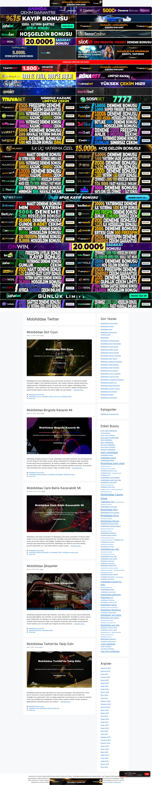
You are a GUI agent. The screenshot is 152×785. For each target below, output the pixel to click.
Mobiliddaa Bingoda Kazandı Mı (49, 410)
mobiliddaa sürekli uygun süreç (51, 396)
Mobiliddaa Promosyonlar (36, 394)
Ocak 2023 (104, 758)
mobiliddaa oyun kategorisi (107, 570)
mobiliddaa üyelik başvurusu (107, 634)
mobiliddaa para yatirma (109, 574)
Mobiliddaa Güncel (110, 521)
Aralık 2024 (105, 689)
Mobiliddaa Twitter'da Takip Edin (49, 708)
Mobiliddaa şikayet (108, 639)
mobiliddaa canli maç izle (111, 480)
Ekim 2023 (104, 731)
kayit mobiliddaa (109, 452)
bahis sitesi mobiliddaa (109, 431)
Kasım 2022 (105, 764)
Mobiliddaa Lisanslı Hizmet (110, 389)
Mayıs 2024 (105, 710)
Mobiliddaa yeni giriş (110, 625)
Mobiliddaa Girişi (110, 515)
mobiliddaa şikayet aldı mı (108, 641)
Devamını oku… (79, 390)
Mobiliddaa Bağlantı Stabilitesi (111, 362)
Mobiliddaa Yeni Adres (111, 615)
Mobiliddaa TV (107, 597)
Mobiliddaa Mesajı (107, 395)
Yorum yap (32, 398)
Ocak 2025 (104, 686)
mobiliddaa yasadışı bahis (108, 612)
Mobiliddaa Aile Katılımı (109, 392)
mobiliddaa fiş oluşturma (106, 504)
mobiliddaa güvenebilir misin (107, 528)
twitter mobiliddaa (106, 646)
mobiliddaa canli (105, 475)
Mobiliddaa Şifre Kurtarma (110, 368)
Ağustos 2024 (106, 701)
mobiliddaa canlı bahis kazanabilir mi (39, 552)
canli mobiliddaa (105, 433)
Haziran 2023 (105, 743)
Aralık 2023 (105, 725)
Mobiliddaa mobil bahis (107, 561)
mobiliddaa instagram (108, 533)
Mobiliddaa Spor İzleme (109, 359)
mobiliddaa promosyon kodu (111, 583)
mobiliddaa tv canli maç (108, 600)
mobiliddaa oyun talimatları (107, 572)
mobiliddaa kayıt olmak (107, 542)
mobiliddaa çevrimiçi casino (109, 630)
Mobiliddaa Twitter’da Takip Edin (50, 644)
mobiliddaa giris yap (109, 507)
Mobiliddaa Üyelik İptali (109, 398)
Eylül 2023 (104, 734)
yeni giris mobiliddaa (110, 651)
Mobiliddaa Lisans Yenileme (110, 374)
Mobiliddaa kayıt (118, 539)
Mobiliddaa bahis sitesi (113, 463)
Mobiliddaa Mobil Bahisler (110, 365)
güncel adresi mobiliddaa (108, 447)
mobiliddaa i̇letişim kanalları (109, 535)
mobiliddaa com (107, 502)
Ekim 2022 (104, 767)
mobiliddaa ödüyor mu (106, 632)
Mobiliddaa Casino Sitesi (112, 496)
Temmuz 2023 (106, 740)
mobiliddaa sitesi (107, 589)
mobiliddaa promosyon (107, 579)
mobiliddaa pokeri (119, 577)
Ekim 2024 (104, 695)
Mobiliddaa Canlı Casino (108, 487)
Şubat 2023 (105, 755)
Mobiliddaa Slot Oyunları (109, 371)
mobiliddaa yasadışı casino (70, 552)
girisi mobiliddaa (106, 440)
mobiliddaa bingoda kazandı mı (38, 474)
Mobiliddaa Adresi (107, 326)
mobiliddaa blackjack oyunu (109, 470)
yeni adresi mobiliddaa (107, 648)
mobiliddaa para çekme (107, 577)
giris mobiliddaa (107, 442)
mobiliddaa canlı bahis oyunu (107, 484)
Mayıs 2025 (105, 680)
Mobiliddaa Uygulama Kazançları (112, 380)
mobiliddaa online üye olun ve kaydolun (109, 568)
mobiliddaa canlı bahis (109, 482)
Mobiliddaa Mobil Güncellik (110, 386)
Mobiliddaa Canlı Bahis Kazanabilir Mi (54, 488)
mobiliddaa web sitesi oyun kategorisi (109, 607)
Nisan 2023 (105, 749)
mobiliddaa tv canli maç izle (109, 602)
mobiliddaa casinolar (105, 489)
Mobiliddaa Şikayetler (42, 566)
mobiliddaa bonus (106, 473)
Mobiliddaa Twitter (66, 396)
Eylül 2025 (104, 674)
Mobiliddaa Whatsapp (111, 610)
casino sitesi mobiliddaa (108, 435)
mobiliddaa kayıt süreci (107, 546)
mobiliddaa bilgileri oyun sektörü (108, 468)
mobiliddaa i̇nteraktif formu (107, 539)
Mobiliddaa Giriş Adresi (110, 512)
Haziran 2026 (105, 671)
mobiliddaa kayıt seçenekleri (107, 544)
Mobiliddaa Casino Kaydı (109, 347)
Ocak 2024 (104, 722)
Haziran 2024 (105, 707)
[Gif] (76, 148)
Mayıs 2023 (105, 746)
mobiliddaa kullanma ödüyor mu (108, 554)
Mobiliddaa (105, 338)
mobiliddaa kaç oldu (110, 549)
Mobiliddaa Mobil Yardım (109, 350)
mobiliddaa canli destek (110, 477)
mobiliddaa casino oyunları (117, 489)
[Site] (38, 107)
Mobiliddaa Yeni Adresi (110, 618)
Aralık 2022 (105, 761)
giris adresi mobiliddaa (110, 438)
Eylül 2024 (104, 698)
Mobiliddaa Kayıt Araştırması (111, 344)
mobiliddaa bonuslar (116, 473)
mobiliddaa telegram (111, 594)
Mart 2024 (104, 716)
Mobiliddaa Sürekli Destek (110, 341)
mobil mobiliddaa (108, 644)
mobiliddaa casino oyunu (106, 491)
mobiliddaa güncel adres (109, 524)
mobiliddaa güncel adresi (111, 526)
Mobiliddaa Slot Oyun (42, 332)
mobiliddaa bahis (107, 460)
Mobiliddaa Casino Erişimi (110, 377)
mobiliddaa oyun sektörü (119, 570)
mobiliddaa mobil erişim (108, 563)
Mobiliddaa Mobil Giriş (109, 565)
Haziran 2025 (105, 677)
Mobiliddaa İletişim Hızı (109, 383)
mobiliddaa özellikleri (116, 632)
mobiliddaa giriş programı (106, 518)
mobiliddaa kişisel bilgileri (107, 551)
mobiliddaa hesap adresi (106, 531)
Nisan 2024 (105, 713)
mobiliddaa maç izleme (109, 559)
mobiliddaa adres (107, 455)
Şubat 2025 (105, 683)
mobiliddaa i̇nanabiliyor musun (107, 537)
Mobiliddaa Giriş (106, 329)
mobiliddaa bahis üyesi (106, 466)
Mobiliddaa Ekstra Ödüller (110, 353)
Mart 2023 (104, 752)
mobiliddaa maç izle (109, 556)
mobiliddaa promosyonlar (106, 587)
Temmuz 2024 (106, 704)
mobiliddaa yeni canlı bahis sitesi (108, 622)
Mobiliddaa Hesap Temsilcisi (111, 356)
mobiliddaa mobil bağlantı (55, 474)
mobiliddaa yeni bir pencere (107, 620)
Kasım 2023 (105, 728)
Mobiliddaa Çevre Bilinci (109, 323)
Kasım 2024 (105, 692)
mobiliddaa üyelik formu (106, 636)
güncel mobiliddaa (108, 449)
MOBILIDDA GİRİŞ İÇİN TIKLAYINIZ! (76, 62)
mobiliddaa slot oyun (35, 396)
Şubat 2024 (105, 719)
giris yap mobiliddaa (108, 445)
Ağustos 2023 (106, 737)
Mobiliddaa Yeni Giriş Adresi (109, 627)
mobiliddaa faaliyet (119, 502)
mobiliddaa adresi (108, 458)
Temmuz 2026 (106, 668)
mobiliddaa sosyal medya (108, 592)
